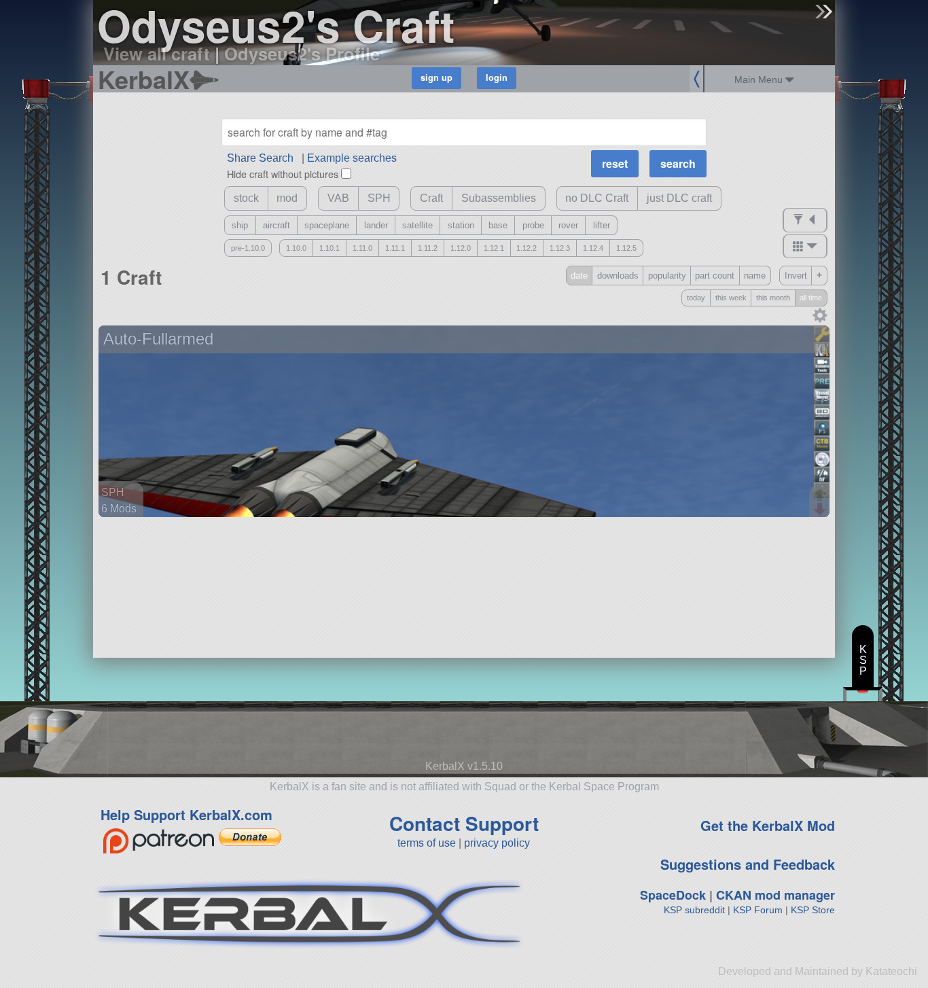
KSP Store (813, 909)
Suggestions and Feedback (747, 864)
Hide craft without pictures (282, 173)
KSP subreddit (694, 909)
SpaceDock (673, 895)
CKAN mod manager (775, 895)
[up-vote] (821, 496)
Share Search (260, 158)
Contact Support (464, 823)
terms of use (426, 843)
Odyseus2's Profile (302, 53)
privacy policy (497, 843)
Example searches (352, 158)
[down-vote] (821, 509)
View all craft (156, 53)
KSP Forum (758, 909)
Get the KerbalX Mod (767, 825)
